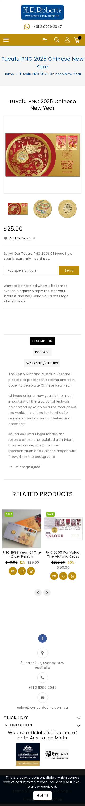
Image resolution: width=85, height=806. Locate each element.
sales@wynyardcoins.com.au (42, 707)
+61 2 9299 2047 (48, 26)
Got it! (42, 795)
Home (9, 74)
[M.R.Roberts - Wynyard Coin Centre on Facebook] (42, 638)
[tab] (42, 341)
